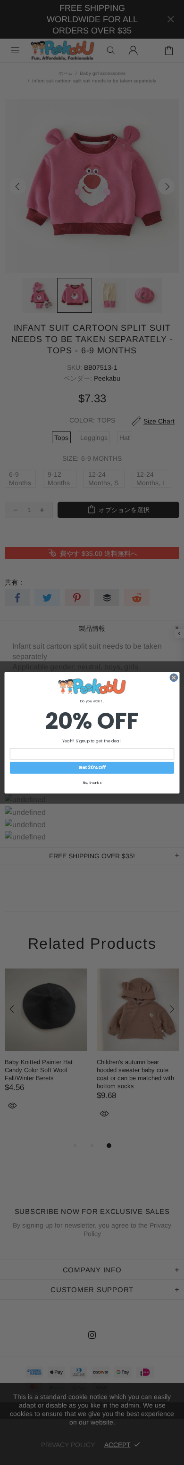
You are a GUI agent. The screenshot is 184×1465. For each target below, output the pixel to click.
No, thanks (92, 782)
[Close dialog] (174, 678)
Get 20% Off (91, 768)
